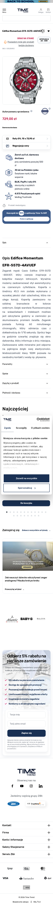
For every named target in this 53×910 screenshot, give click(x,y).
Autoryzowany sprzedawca (15, 111)
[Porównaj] (43, 31)
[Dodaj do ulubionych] (49, 31)
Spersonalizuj (25, 488)
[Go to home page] (23, 11)
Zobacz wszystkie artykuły (36, 530)
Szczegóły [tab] (21, 427)
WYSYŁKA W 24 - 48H (44, 40)
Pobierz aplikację (26, 219)
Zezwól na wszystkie (26, 478)
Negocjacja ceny (30, 146)
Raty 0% (30, 139)
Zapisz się (26, 733)
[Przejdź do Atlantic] (12, 619)
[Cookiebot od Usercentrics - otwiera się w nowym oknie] (37, 420)
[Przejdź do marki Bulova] (41, 619)
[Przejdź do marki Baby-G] (26, 619)
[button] (26, 80)
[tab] (26, 242)
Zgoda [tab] (7, 427)
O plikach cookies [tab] (40, 427)
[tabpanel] (26, 303)
